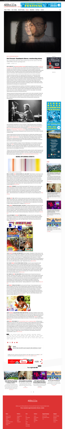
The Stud (33, 337)
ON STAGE (37, 336)
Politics (12, 337)
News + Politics (49, 181)
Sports (26, 337)
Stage (28, 337)
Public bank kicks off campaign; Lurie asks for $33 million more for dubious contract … (53, 174)
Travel (42, 337)
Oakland (29, 336)
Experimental (23, 335)
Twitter (29, 355)
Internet (16, 336)
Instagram (34, 355)
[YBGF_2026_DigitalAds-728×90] (41, 7)
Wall (12, 144)
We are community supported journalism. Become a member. (32, 408)
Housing (13, 336)
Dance (15, 335)
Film (35, 335)
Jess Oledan (40, 387)
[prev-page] (31, 392)
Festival (33, 335)
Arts (11, 334)
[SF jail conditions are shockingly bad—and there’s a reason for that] (54, 187)
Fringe (8, 336)
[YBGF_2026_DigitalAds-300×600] (54, 129)
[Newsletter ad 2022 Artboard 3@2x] (54, 68)
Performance (9, 337)
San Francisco (19, 337)
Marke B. (9, 63)
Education (18, 335)
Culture (13, 335)
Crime (48, 198)
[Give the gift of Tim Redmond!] (54, 222)
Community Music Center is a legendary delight (27, 321)
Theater (37, 337)
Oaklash (35, 316)
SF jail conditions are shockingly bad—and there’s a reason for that (54, 193)
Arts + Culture (9, 56)
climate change (34, 334)
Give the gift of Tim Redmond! (52, 227)
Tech (30, 337)
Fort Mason (40, 335)
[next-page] (33, 392)
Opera (40, 336)
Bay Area (19, 334)
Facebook (26, 335)
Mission (24, 336)
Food (37, 335)
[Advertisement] (54, 87)
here (40, 354)
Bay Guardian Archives (45, 417)
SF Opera (23, 337)
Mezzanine (20, 336)
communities (38, 334)
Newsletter (55, 417)
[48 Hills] (12, 5)
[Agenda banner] (25, 363)
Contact (54, 421)
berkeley (22, 334)
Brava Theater (29, 334)
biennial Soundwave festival (20, 66)
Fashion (30, 335)
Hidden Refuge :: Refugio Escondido (18, 129)
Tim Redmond (11, 389)
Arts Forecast (15, 56)
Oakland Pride (33, 336)
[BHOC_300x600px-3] (54, 158)
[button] (60, 10)
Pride (15, 337)
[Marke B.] (9, 348)
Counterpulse (9, 335)
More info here (16, 184)
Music (26, 336)
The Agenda (48, 231)
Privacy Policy (55, 420)
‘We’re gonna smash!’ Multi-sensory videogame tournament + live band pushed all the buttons (53, 211)
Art (9, 334)
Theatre (40, 337)
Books (25, 334)
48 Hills (54, 385)
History (11, 336)
